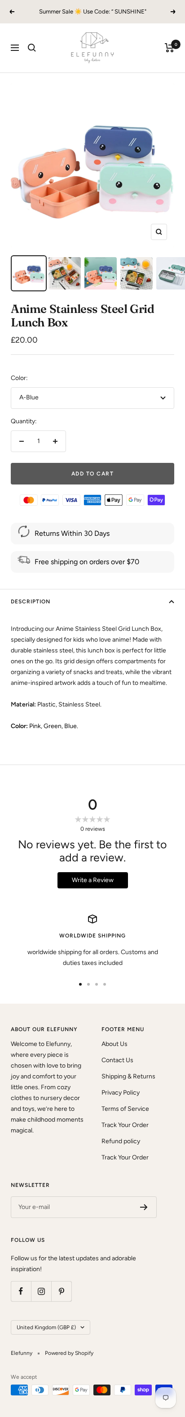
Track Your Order (125, 1125)
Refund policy (120, 1141)
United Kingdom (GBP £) (46, 1327)
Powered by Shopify (69, 1353)
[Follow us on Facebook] (21, 1291)
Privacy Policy (120, 1092)
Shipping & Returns (128, 1076)
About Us (114, 1044)
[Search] (32, 48)
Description (30, 601)
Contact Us (117, 1060)
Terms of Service (125, 1109)
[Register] (144, 1207)
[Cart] (169, 47)
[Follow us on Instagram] (41, 1291)
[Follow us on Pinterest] (61, 1291)
